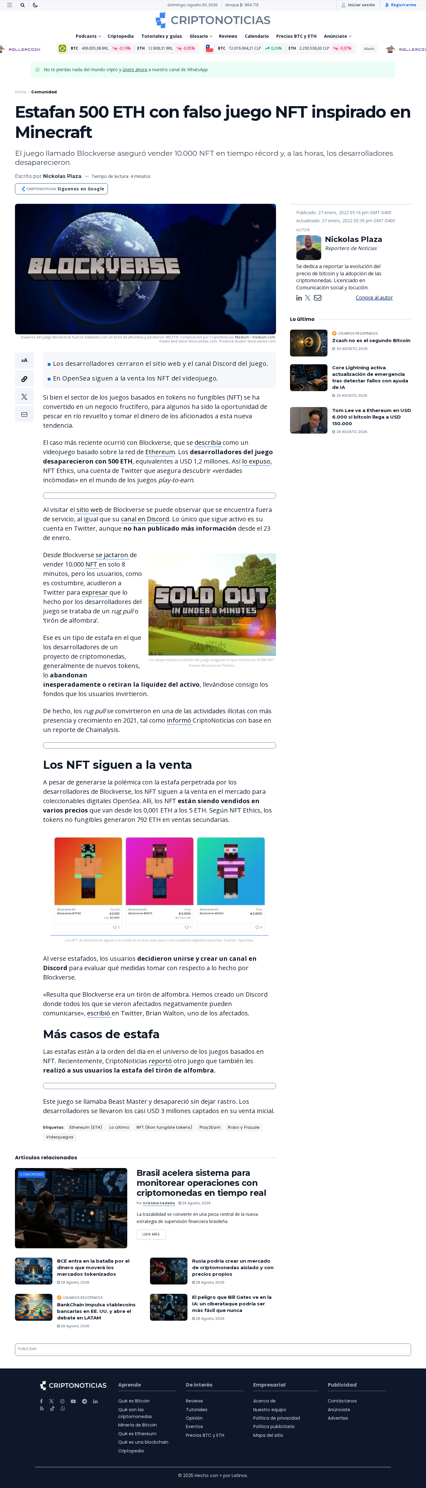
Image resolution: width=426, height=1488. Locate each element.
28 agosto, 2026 (75, 1282)
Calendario (257, 36)
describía (209, 442)
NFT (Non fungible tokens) (164, 1127)
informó (180, 720)
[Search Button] (22, 5)
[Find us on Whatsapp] (63, 1408)
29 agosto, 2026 (196, 1203)
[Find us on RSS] (42, 1408)
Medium (242, 337)
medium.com (263, 337)
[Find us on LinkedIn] (95, 1401)
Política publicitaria (273, 1426)
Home (20, 92)
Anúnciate (335, 36)
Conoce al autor (374, 297)
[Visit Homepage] (213, 20)
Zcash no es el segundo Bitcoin (371, 340)
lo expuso (256, 461)
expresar (95, 592)
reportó (161, 1061)
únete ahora (135, 69)
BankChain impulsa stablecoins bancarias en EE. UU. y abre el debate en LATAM (96, 1311)
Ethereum (160, 452)
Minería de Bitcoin (137, 1425)
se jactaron (113, 555)
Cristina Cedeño (159, 1203)
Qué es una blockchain (143, 1442)
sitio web (89, 509)
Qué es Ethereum (137, 1434)
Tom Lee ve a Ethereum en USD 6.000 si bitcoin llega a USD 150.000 (371, 416)
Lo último (119, 1127)
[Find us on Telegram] (84, 1401)
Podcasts (86, 36)
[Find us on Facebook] (41, 1401)
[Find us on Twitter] (51, 1401)
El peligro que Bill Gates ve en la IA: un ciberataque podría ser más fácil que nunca (232, 1303)
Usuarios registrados (83, 1297)
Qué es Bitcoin (134, 1401)
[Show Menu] (10, 5)
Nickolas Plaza (62, 176)
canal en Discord (145, 519)
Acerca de (264, 1401)
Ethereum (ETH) (86, 1127)
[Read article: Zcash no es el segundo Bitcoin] (308, 343)
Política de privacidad (276, 1418)
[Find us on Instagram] (62, 1401)
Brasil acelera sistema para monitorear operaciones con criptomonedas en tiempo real (201, 1183)
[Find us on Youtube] (73, 1401)
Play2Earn (210, 1127)
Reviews (228, 36)
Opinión (194, 1418)
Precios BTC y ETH (296, 36)
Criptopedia (121, 36)
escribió (99, 1013)
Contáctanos (342, 1401)
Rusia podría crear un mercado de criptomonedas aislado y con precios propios (233, 1267)
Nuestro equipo (269, 1410)
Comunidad (44, 92)
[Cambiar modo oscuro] (35, 5)
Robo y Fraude (243, 1127)
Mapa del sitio (268, 1435)
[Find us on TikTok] (52, 1408)
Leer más (154, 1233)
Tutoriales (196, 1410)
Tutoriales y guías (161, 36)
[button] (24, 387)
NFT (92, 564)
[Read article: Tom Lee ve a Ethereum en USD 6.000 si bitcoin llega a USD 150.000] (308, 420)
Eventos (194, 1426)
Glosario (199, 36)
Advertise (338, 1418)
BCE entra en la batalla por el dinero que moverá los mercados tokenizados (93, 1267)
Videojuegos (60, 1137)
